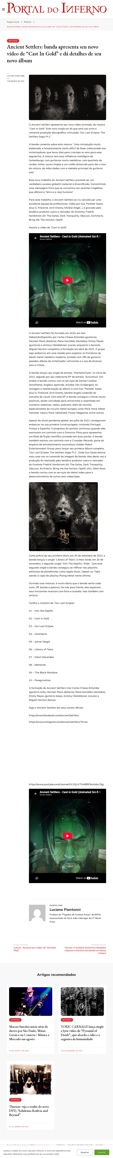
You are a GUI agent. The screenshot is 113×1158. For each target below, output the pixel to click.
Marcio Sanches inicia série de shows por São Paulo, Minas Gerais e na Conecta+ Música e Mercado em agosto (29, 1032)
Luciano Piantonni (16, 76)
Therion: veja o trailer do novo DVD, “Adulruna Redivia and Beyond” (29, 1110)
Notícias (13, 41)
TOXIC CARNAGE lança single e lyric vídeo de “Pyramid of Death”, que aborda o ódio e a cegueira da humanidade (82, 1032)
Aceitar (102, 1152)
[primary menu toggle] (3, 9)
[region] (56, 1151)
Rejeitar (85, 1152)
